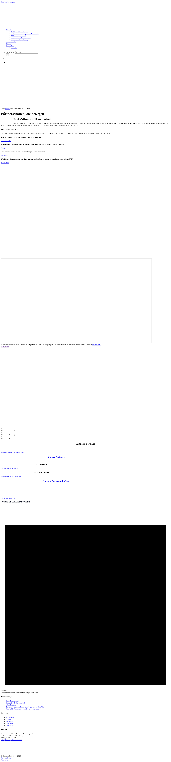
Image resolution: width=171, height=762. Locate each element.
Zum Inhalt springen (8, 2)
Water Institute (11, 705)
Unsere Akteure (56, 456)
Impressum (9, 725)
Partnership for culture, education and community (23, 709)
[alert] (85, 599)
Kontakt (9, 719)
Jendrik (7, 109)
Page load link (6, 758)
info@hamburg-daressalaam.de (11, 740)
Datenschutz (96, 345)
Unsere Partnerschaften (56, 481)
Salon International (12, 701)
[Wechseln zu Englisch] (7, 50)
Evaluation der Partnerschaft (15, 703)
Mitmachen (10, 717)
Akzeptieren (5, 347)
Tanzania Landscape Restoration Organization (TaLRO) (25, 707)
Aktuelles (9, 721)
